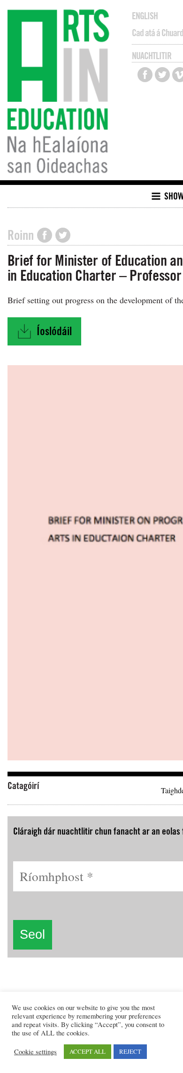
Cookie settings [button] (35, 1052)
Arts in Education (61, 92)
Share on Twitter (62, 235)
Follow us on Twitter (162, 74)
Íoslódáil (48, 334)
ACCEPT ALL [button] (87, 1051)
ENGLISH (145, 16)
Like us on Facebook (144, 74)
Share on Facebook (44, 235)
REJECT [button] (130, 1051)
